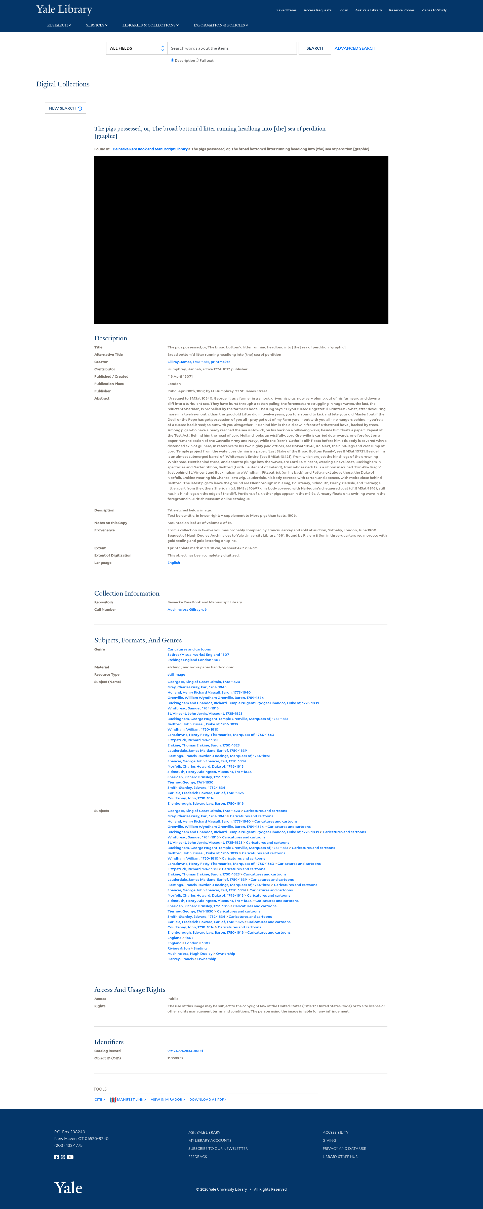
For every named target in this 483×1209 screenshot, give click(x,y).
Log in (343, 10)
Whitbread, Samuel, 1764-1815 (193, 708)
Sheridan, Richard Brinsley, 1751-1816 (199, 777)
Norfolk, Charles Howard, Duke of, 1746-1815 (206, 766)
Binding (200, 948)
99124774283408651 (185, 1051)
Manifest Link (130, 1099)
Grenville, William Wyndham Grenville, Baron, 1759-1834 (216, 698)
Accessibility (335, 1132)
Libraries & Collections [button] (149, 25)
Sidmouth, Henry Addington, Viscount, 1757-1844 (210, 772)
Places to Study (434, 10)
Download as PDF (206, 1099)
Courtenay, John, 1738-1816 (191, 798)
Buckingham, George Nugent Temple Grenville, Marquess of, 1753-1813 (228, 719)
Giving (329, 1140)
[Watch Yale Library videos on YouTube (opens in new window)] (70, 1157)
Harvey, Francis (181, 959)
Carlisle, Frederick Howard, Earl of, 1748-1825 (206, 793)
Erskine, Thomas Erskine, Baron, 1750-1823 (204, 745)
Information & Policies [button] (219, 25)
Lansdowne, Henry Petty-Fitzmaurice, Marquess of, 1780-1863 (221, 735)
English (174, 563)
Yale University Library (67, 9)
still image (176, 674)
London (191, 943)
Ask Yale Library (368, 10)
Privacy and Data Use (344, 1149)
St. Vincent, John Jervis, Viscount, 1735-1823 (205, 713)
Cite (98, 1099)
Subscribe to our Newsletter (218, 1149)
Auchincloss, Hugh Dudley (190, 954)
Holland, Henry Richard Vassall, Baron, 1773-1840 (209, 692)
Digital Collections (63, 84)
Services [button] (95, 25)
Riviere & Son (179, 948)
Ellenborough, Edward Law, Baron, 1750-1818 (206, 803)
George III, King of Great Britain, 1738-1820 (204, 682)
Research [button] (57, 25)
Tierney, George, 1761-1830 (191, 782)
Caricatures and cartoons (189, 649)
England (175, 938)
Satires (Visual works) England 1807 (198, 654)
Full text (207, 60)
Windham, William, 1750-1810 (193, 729)
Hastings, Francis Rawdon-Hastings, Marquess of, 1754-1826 (219, 756)
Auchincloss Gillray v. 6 (187, 609)
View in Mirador (166, 1099)
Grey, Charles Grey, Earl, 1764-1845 (197, 687)
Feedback (197, 1157)
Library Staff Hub (340, 1157)
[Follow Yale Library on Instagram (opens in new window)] (63, 1157)
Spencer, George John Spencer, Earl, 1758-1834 (207, 761)
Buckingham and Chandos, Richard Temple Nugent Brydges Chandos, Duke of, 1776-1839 (243, 703)
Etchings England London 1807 (194, 660)
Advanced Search (355, 48)
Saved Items (286, 10)
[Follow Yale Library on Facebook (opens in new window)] (56, 1157)
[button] (315, 48)
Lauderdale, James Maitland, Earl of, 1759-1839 (207, 750)
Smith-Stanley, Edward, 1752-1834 (196, 788)
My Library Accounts (209, 1140)
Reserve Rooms (402, 10)
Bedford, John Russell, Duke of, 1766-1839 (203, 724)
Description (185, 60)
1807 (189, 938)
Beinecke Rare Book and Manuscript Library (150, 149)
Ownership (225, 954)
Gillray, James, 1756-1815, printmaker (199, 362)
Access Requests (318, 10)
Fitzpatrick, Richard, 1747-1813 (193, 740)
